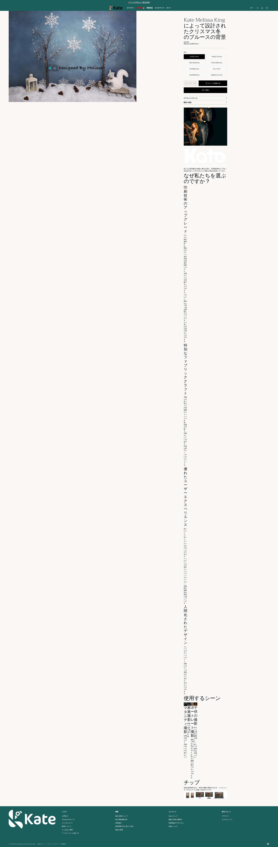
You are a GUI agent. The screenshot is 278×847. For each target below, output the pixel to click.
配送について (66, 826)
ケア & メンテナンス (191, 98)
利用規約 (118, 823)
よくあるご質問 (67, 830)
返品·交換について (121, 816)
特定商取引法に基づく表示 (124, 826)
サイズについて (67, 823)
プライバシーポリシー (53, 844)
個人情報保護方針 (121, 819)
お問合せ (65, 816)
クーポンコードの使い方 (70, 833)
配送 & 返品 (187, 102)
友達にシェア (173, 826)
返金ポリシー (41, 844)
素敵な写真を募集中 (175, 819)
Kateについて (173, 816)
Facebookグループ (68, 819)
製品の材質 (119, 830)
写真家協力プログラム (176, 823)
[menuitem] (130, 8)
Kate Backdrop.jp (18, 844)
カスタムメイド (227, 819)
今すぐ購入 (205, 90)
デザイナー (225, 816)
